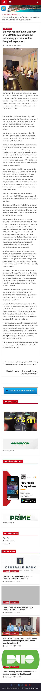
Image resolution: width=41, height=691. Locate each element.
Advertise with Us (9, 541)
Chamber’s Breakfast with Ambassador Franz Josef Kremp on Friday (21, 372)
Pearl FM (18, 45)
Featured (6, 571)
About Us (6, 538)
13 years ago (9, 45)
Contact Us (6, 544)
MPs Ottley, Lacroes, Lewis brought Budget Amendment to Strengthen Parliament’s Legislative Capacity (20, 640)
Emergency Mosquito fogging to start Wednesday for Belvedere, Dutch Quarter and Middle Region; (21, 363)
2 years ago (8, 646)
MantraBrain (35, 688)
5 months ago (9, 581)
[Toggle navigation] (10, 2)
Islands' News (7, 28)
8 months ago (9, 612)
